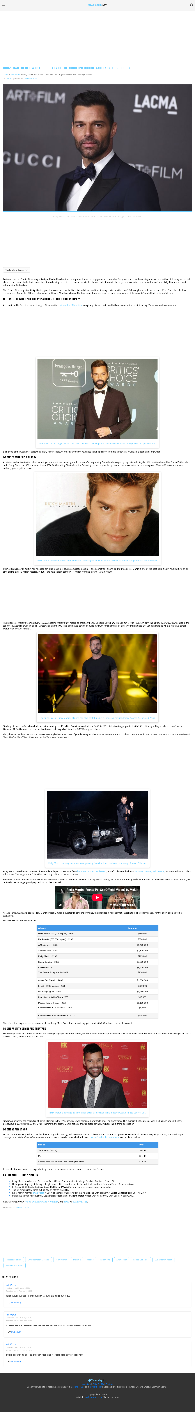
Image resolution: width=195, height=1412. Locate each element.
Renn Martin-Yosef (14, 1265)
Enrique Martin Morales (38, 1259)
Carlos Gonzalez (141, 1259)
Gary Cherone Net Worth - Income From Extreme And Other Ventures (37, 1295)
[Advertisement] (97, 35)
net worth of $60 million (71, 305)
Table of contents (14, 270)
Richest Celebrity (13, 1259)
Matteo (90, 1259)
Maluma (77, 1259)
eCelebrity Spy (80, 1201)
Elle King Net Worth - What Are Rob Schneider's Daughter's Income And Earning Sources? (48, 1325)
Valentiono (105, 1259)
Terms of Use (78, 1386)
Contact (109, 1384)
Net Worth (15, 74)
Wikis (66, 1201)
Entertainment (39, 1201)
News (27, 1201)
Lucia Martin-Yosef (163, 1259)
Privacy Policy (95, 1386)
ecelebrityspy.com (93, 1397)
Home (6, 74)
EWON (9, 78)
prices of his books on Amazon (104, 1137)
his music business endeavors (91, 871)
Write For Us (98, 1384)
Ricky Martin (61, 1259)
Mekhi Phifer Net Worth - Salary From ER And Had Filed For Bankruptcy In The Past (44, 1355)
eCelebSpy (16, 1302)
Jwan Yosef (122, 1259)
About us (86, 1384)
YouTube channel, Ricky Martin (149, 871)
